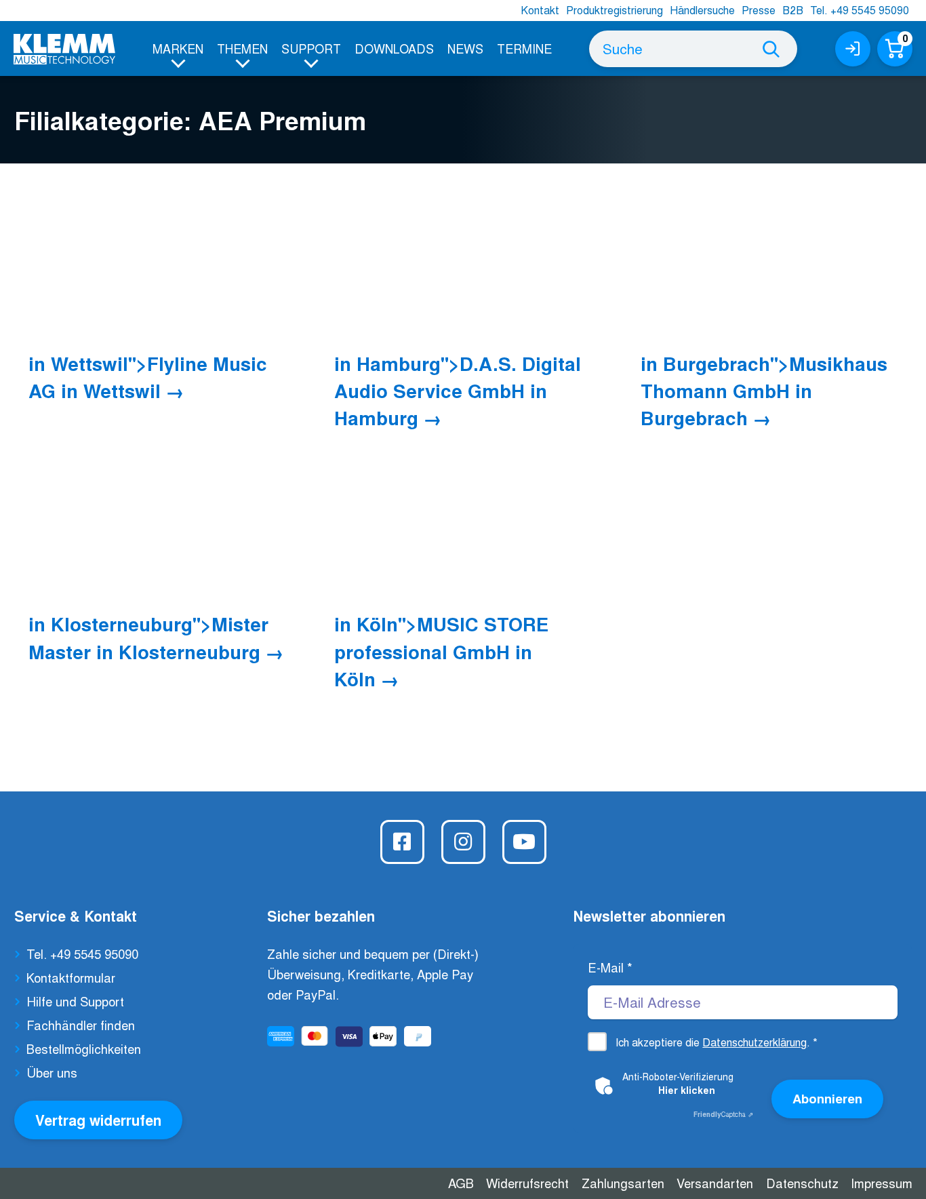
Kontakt (540, 10)
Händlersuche (702, 10)
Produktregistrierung (614, 10)
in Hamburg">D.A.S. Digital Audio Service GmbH (457, 390)
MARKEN (178, 48)
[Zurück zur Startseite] (64, 49)
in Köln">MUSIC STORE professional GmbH (441, 651)
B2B (792, 10)
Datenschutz (802, 1183)
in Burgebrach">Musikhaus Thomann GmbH (764, 390)
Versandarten (715, 1183)
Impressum (881, 1183)
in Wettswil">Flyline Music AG (147, 377)
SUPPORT (311, 48)
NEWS (465, 48)
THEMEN (242, 48)
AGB (461, 1183)
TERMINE (524, 48)
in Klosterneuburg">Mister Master (148, 637)
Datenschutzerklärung (754, 1042)
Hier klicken (686, 1090)
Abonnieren (827, 1098)
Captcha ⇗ (723, 1114)
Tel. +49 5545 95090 (859, 10)
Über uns (51, 1072)
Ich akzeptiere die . (717, 1042)
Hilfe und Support (75, 1001)
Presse (759, 10)
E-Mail (610, 967)
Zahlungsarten (623, 1183)
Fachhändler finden (80, 1025)
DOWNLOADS (394, 48)
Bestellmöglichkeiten (83, 1048)
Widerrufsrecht (527, 1183)
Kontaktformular (70, 977)
